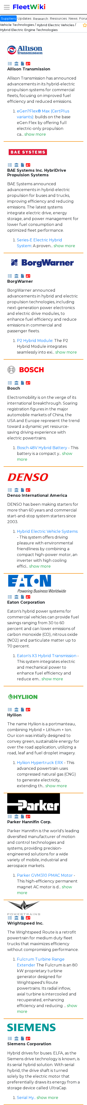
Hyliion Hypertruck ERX (40, 762)
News (73, 18)
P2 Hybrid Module (34, 340)
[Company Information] (16, 64)
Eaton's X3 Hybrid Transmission (46, 655)
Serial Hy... (27, 1097)
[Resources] (22, 64)
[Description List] (10, 64)
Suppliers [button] (8, 18)
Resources (58, 18)
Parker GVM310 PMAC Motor (45, 875)
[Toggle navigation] (7, 7)
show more (35, 134)
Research (40, 19)
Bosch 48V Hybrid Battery (42, 447)
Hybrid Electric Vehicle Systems (47, 531)
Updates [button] (24, 18)
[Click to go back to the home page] (29, 7)
